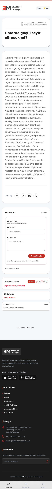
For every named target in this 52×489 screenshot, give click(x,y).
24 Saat (31, 282)
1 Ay (46, 282)
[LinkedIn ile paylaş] (29, 195)
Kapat (46, 305)
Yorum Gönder (37, 256)
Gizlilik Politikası (10, 405)
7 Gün (39, 282)
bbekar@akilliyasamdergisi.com (18, 441)
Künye (6, 397)
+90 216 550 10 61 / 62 (15, 436)
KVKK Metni (8, 413)
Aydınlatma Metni (11, 409)
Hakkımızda (8, 401)
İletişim (7, 393)
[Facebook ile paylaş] (17, 195)
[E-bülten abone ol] (47, 461)
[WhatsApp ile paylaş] (35, 195)
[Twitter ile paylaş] (23, 195)
